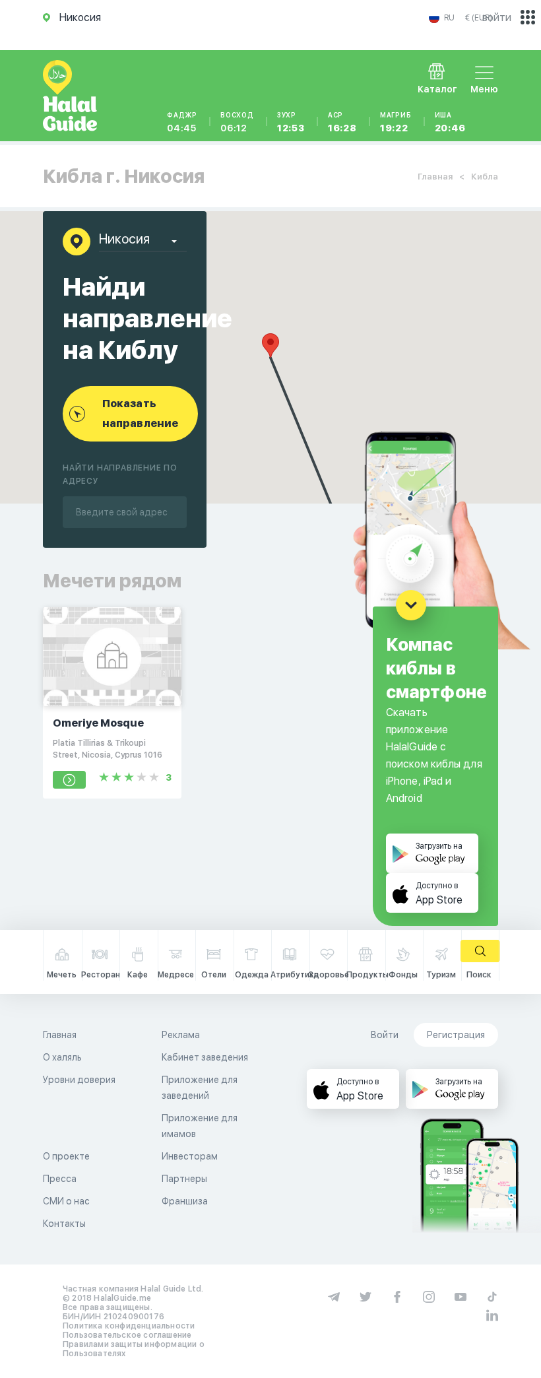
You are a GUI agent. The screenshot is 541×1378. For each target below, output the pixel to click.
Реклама (181, 1035)
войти (496, 17)
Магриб (396, 122)
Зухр (291, 122)
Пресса (60, 1178)
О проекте (66, 1156)
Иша (450, 122)
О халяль (62, 1057)
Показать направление (140, 413)
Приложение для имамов (200, 1126)
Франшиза (185, 1201)
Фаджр (182, 122)
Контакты (64, 1223)
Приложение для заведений (200, 1087)
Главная (435, 176)
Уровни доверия (79, 1079)
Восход (237, 122)
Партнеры (184, 1178)
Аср (342, 122)
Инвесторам (190, 1156)
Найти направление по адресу (120, 474)
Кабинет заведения (205, 1057)
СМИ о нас (66, 1201)
